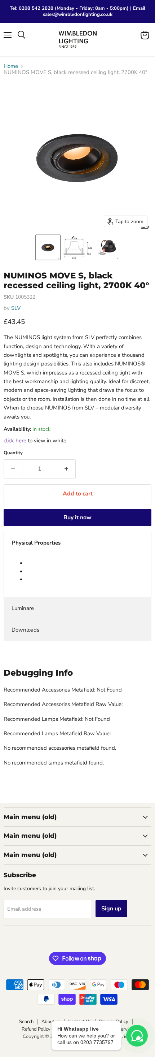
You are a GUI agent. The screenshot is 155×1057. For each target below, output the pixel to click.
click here (15, 440)
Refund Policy (36, 1029)
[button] (48, 247)
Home (11, 66)
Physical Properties (36, 542)
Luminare (23, 608)
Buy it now (77, 517)
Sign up (111, 909)
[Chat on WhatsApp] (137, 1036)
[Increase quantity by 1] (66, 468)
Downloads (25, 629)
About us (50, 1021)
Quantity (13, 453)
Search (26, 1021)
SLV (16, 308)
